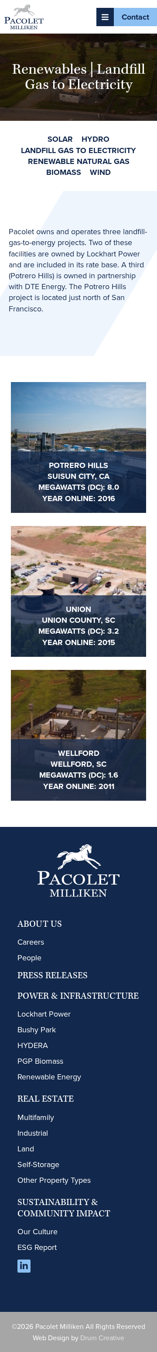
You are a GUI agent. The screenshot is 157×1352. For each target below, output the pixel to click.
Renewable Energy (49, 1076)
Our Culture (37, 1231)
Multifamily (35, 1117)
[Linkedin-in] (24, 1266)
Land (25, 1148)
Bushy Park (36, 1029)
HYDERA (32, 1045)
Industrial (32, 1132)
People (29, 957)
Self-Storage (38, 1164)
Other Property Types (54, 1179)
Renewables (49, 69)
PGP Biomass (40, 1060)
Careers (30, 941)
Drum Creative (102, 1337)
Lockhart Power (44, 1013)
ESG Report (37, 1247)
